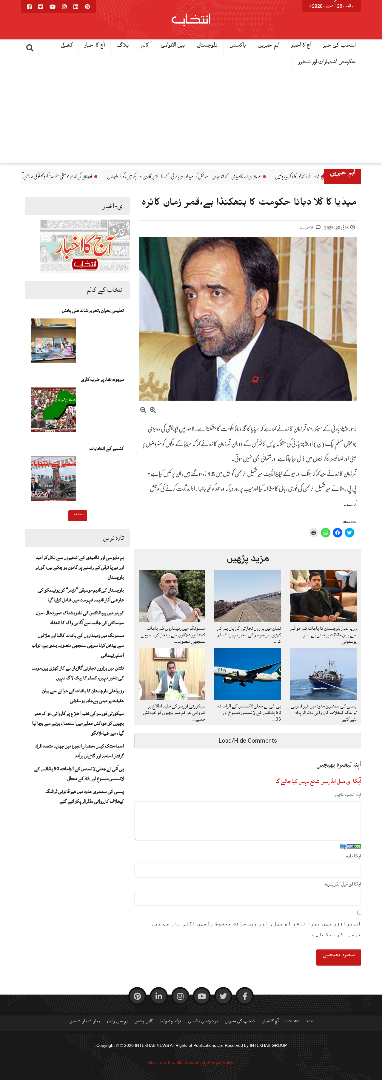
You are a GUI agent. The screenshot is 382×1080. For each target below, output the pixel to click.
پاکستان (237, 46)
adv (309, 1022)
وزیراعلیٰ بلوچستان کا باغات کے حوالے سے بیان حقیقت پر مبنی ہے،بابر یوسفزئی (83, 695)
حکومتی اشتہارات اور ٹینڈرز (327, 63)
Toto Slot (175, 1062)
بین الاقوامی (173, 46)
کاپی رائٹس (143, 1022)
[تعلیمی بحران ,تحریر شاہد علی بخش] (53, 342)
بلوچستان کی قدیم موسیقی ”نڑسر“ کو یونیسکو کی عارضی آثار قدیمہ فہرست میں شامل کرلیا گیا (93, 176)
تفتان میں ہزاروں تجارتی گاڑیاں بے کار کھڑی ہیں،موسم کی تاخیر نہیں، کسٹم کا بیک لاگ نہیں (78, 673)
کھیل (67, 46)
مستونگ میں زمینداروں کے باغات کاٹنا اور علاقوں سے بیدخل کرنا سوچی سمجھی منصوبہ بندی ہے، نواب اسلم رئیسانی (78, 645)
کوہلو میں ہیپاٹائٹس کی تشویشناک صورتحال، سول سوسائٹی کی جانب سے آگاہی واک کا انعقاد (80, 617)
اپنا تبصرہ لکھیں (347, 794)
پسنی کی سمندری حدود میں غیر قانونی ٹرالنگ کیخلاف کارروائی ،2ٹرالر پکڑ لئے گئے (84, 796)
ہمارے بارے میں (84, 1022)
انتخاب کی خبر (339, 46)
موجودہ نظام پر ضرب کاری (102, 379)
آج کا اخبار (95, 46)
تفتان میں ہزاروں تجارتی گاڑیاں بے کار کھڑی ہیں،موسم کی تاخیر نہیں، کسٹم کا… (249, 635)
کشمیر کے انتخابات (107, 448)
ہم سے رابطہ (117, 1022)
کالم (145, 46)
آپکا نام (353, 856)
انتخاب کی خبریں (240, 1022)
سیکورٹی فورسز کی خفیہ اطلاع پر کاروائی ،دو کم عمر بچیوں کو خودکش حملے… (174, 712)
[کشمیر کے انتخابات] (53, 480)
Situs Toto (156, 1062)
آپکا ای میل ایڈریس (342, 884)
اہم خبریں (268, 46)
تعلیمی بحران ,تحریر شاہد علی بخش (93, 310)
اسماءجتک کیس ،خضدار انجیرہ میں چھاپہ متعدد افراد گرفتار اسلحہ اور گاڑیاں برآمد (80, 751)
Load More (78, 515)
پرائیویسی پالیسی (203, 1022)
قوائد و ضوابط (170, 1022)
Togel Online (223, 1062)
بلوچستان (207, 46)
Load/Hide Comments (247, 740)
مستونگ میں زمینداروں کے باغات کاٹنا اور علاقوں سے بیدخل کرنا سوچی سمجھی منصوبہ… (173, 635)
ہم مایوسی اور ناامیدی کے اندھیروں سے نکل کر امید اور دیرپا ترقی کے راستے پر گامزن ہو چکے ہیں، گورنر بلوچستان (244, 176)
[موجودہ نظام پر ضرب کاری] (53, 411)
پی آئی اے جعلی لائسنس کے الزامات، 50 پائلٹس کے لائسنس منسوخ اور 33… (249, 712)
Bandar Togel (197, 1062)
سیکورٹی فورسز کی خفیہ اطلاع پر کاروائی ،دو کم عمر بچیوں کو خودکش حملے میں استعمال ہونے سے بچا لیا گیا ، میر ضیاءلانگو (78, 723)
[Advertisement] (191, 118)
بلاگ (123, 46)
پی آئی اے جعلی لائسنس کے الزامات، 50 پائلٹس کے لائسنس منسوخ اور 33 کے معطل (79, 773)
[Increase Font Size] (153, 411)
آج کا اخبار (301, 46)
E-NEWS (292, 1022)
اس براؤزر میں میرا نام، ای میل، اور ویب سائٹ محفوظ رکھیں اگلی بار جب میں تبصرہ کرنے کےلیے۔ (256, 928)
